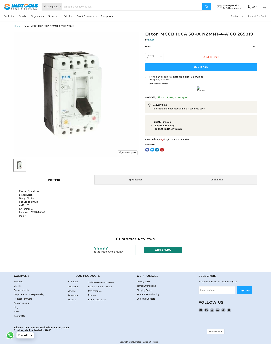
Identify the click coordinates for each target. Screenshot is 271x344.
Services (53, 16)
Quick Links (217, 179)
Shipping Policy (144, 290)
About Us (18, 281)
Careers (17, 286)
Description (54, 179)
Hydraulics (73, 281)
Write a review (163, 249)
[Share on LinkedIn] (157, 150)
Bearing (92, 295)
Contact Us (237, 16)
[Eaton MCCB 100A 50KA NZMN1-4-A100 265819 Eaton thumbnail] (20, 165)
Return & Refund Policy (148, 294)
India (214, 331)
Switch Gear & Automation (101, 282)
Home (17, 26)
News (16, 311)
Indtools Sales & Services (146, 342)
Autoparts (73, 295)
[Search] (206, 6)
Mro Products (94, 291)
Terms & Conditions (146, 286)
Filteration (73, 286)
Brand (22, 16)
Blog (16, 307)
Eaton (151, 39)
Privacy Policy (143, 281)
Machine (72, 299)
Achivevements (21, 303)
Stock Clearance (86, 16)
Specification (135, 179)
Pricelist (68, 16)
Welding (72, 291)
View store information (158, 84)
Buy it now (201, 67)
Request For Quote (257, 16)
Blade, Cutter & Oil (97, 299)
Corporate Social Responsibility (29, 294)
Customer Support (146, 299)
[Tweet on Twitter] (152, 150)
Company (106, 16)
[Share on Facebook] (147, 150)
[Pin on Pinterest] (162, 150)
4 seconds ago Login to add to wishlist (167, 139)
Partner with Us (21, 290)
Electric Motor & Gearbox (100, 286)
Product (8, 16)
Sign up (244, 290)
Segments (36, 16)
